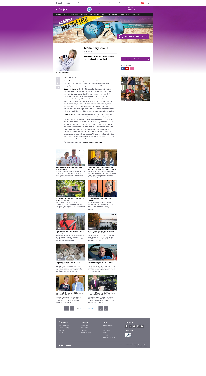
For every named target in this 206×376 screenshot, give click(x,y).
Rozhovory (115, 14)
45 (89, 308)
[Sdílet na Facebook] (58, 79)
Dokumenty (125, 14)
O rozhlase (122, 3)
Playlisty (84, 14)
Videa (133, 14)
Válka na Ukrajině (64, 325)
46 (92, 308)
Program (90, 3)
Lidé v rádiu (106, 330)
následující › (100, 308)
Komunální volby (64, 328)
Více (139, 14)
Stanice (111, 3)
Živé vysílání (84, 325)
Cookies (121, 344)
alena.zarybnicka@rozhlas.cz (92, 142)
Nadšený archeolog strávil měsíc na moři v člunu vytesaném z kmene (70, 232)
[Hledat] (148, 3)
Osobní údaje (128, 344)
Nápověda (106, 328)
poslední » (106, 308)
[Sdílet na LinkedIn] (58, 87)
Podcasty (84, 330)
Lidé (90, 14)
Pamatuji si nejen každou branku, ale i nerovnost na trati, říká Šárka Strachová (102, 168)
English (145, 344)
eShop (61, 332)
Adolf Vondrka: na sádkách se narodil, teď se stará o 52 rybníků (101, 232)
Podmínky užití (137, 344)
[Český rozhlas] (63, 3)
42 (80, 308)
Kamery (130, 11)
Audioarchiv (131, 9)
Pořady (66, 14)
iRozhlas (80, 3)
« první (66, 308)
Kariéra (105, 332)
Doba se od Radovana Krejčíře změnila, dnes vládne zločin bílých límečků (101, 294)
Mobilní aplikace (86, 332)
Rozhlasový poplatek (109, 337)
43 (83, 308)
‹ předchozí (72, 308)
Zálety (110, 57)
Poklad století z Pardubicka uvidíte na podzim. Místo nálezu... (69, 263)
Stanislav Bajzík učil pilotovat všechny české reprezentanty (101, 263)
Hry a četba (106, 14)
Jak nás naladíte (108, 325)
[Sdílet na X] (58, 83)
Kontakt (105, 335)
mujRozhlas (101, 3)
